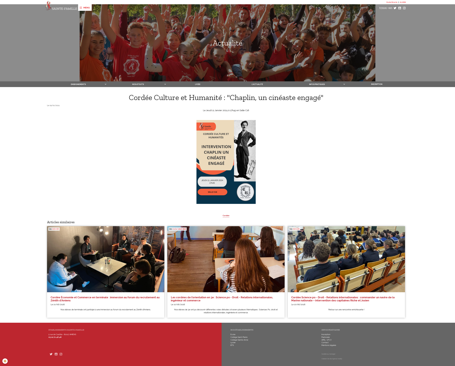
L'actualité (257, 84)
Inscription (376, 84)
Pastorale (325, 337)
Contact (325, 342)
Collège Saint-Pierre (238, 337)
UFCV (329, 340)
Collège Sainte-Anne (179, 229)
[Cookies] (5, 361)
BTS (232, 345)
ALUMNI (403, 2)
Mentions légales (328, 345)
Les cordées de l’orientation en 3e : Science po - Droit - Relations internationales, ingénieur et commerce (222, 299)
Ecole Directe (392, 2)
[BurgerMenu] (85, 7)
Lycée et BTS (55, 229)
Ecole (232, 334)
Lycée (197, 84)
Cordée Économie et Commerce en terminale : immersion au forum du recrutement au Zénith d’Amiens (105, 299)
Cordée (226, 216)
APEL (323, 340)
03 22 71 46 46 (54, 337)
